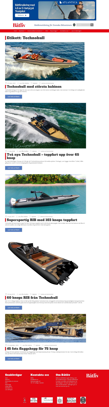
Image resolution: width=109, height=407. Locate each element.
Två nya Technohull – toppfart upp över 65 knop (43, 156)
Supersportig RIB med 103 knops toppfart (42, 220)
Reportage (53, 31)
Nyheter (21, 31)
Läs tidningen (9, 389)
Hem (15, 31)
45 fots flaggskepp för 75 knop (32, 349)
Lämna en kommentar (47, 83)
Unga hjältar (8, 386)
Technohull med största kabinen (34, 87)
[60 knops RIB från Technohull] (45, 263)
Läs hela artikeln (14, 96)
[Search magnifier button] (92, 24)
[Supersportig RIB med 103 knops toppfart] (45, 194)
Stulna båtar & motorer (35, 31)
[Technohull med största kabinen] (45, 61)
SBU (46, 31)
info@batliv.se (34, 379)
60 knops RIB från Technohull (32, 298)
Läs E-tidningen (76, 31)
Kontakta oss (64, 31)
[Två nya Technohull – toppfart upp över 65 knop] (45, 125)
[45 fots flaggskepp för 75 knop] (45, 328)
